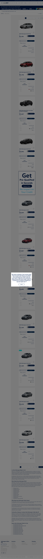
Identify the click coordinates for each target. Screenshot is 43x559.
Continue (21, 284)
